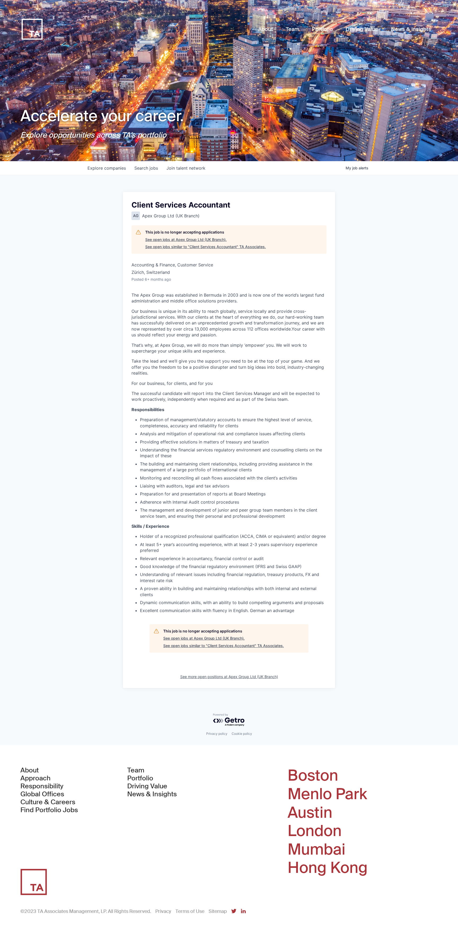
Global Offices (42, 794)
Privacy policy (216, 734)
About (29, 770)
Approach (35, 778)
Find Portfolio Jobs (49, 810)
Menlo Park (327, 794)
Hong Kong (328, 868)
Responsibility (41, 786)
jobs (146, 168)
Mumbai (316, 849)
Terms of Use (189, 911)
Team (135, 770)
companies (106, 168)
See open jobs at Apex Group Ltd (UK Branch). (186, 239)
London (315, 831)
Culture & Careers (47, 802)
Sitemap (218, 911)
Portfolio (140, 778)
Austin (310, 812)
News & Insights (152, 794)
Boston (313, 775)
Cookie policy (242, 734)
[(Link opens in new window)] (233, 911)
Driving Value (147, 786)
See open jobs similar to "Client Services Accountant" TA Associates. (205, 246)
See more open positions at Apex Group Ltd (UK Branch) (229, 676)
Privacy (163, 911)
